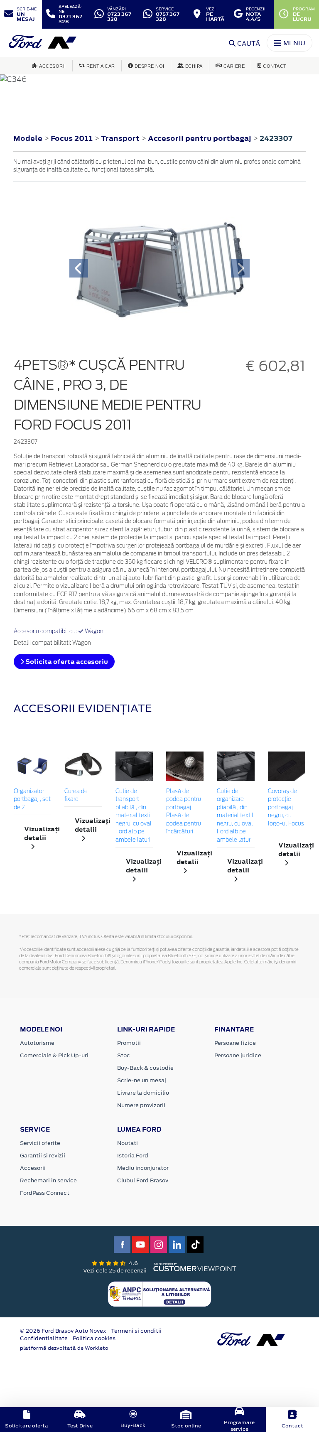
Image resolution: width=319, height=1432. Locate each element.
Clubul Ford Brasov (142, 1180)
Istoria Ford (132, 1155)
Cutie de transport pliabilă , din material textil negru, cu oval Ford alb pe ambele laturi (133, 816)
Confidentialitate (44, 1338)
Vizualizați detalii (37, 833)
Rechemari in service (48, 1180)
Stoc (123, 1055)
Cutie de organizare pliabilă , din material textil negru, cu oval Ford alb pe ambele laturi (235, 816)
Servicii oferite (40, 1143)
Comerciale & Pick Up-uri (54, 1055)
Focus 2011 (72, 138)
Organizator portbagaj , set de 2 (32, 800)
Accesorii (33, 1168)
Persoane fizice (235, 1043)
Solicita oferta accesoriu (66, 661)
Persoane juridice (237, 1055)
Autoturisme (37, 1043)
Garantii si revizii (42, 1155)
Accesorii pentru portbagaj (200, 138)
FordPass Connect (44, 1193)
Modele (27, 138)
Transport (121, 138)
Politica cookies (94, 1338)
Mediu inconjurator (143, 1168)
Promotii (129, 1043)
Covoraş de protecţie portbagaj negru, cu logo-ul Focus (286, 808)
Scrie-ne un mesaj (141, 1080)
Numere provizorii (141, 1105)
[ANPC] (159, 1294)
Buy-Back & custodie (145, 1068)
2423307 (276, 138)
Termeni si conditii (136, 1331)
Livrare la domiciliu (143, 1093)
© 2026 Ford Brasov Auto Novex (63, 1331)
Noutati (127, 1143)
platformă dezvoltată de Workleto (64, 1348)
